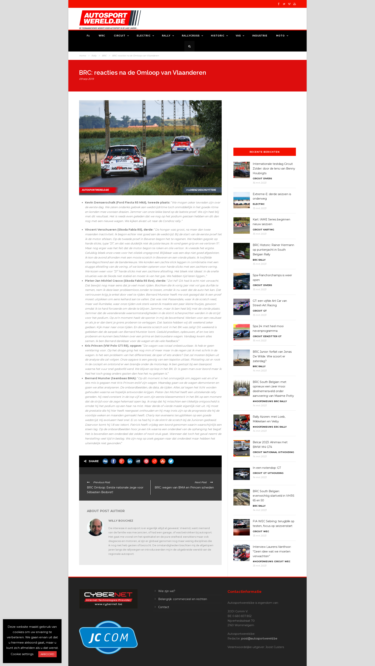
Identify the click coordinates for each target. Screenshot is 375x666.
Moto (280, 35)
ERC (276, 426)
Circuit (119, 35)
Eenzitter (270, 336)
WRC (102, 35)
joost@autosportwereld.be (259, 638)
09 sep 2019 (86, 78)
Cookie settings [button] (22, 654)
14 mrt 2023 (259, 370)
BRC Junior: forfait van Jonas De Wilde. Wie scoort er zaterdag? (272, 356)
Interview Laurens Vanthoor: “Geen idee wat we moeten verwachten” (272, 551)
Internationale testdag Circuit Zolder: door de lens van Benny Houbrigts (274, 168)
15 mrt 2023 (259, 208)
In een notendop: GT (267, 468)
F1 (88, 35)
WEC (266, 531)
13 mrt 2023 (259, 535)
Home (82, 55)
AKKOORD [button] (47, 654)
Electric (144, 35)
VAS (238, 35)
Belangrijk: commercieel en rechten (182, 599)
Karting (268, 229)
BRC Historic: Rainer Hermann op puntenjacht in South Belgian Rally (273, 249)
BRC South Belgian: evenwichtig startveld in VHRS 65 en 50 (273, 495)
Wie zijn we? (166, 591)
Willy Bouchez (120, 520)
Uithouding (286, 452)
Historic (217, 35)
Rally (166, 35)
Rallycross (191, 35)
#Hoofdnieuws (263, 401)
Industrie (259, 35)
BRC (104, 55)
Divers (267, 178)
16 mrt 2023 (259, 182)
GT (265, 310)
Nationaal (270, 452)
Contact (163, 607)
